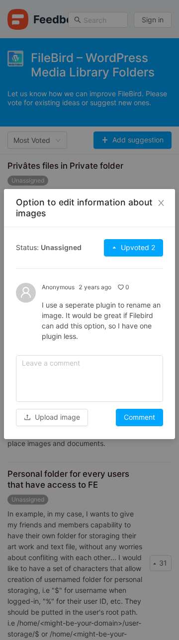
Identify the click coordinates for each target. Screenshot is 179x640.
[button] (52, 417)
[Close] (161, 203)
